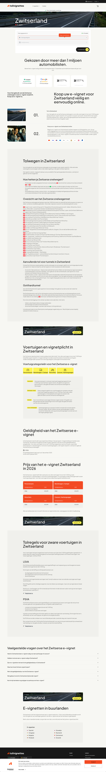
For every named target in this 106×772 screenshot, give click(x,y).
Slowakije (59, 730)
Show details (21, 769)
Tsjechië (31, 730)
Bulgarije (31, 735)
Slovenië (58, 738)
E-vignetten (35, 6)
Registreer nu (29, 593)
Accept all (93, 762)
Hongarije (31, 733)
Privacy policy (88, 757)
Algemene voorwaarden (90, 755)
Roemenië (59, 733)
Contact (44, 6)
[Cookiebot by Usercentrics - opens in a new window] (10, 770)
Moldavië (31, 738)
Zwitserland (59, 735)
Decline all (93, 766)
